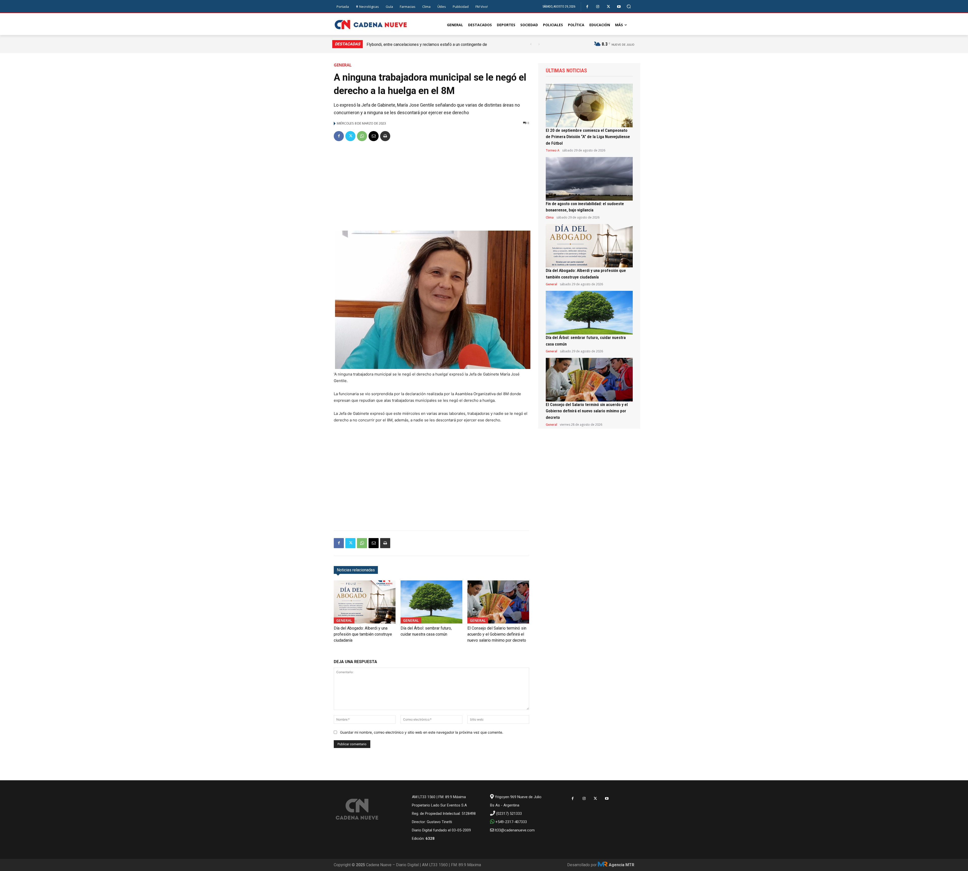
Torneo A (552, 150)
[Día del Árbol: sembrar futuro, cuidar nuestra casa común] (431, 602)
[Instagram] (597, 6)
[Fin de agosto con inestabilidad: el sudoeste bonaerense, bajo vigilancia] (589, 179)
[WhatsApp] (362, 136)
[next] (539, 44)
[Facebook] (587, 6)
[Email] (374, 136)
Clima (550, 217)
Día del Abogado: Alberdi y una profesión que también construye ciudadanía (363, 634)
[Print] (385, 136)
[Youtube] (619, 6)
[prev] (531, 44)
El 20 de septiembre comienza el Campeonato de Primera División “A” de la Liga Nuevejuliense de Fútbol (588, 137)
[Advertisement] (431, 184)
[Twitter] (608, 6)
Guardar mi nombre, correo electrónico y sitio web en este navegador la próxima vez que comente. (421, 732)
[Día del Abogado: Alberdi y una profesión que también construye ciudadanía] (365, 602)
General (343, 65)
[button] (628, 6)
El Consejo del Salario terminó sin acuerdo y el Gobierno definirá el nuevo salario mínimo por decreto (496, 634)
